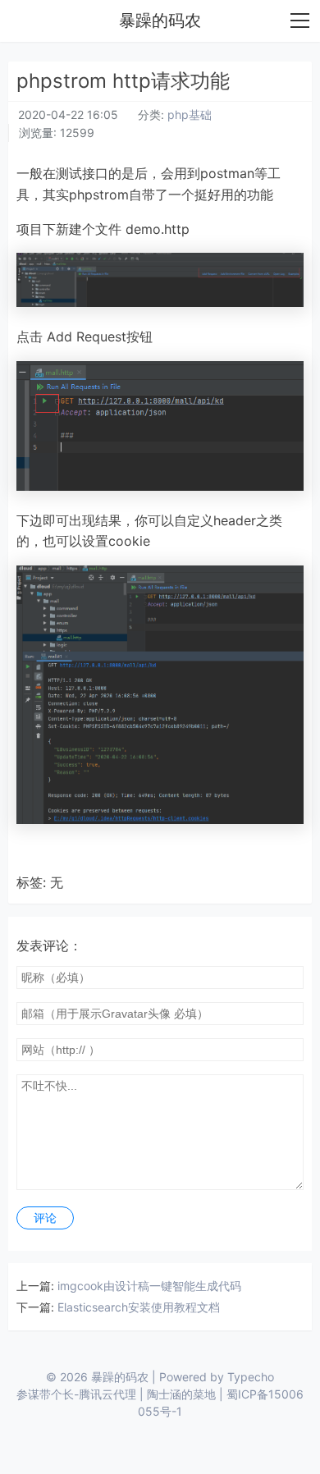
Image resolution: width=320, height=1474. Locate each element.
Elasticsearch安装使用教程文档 (138, 1307)
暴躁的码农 (160, 20)
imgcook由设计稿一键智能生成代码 (149, 1286)
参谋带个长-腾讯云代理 (76, 1394)
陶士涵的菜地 (181, 1394)
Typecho (250, 1377)
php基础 (189, 114)
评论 (45, 1218)
